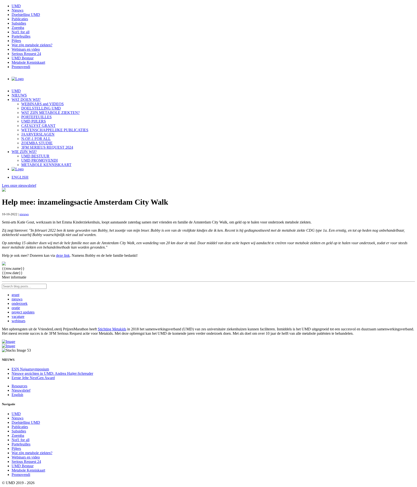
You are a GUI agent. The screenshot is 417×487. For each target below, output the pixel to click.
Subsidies (19, 23)
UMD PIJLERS (33, 121)
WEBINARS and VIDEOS (42, 104)
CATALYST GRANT (38, 126)
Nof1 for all (20, 32)
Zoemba (18, 28)
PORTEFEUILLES (36, 117)
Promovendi (21, 67)
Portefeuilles (21, 36)
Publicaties (20, 19)
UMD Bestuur (23, 58)
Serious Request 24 (26, 54)
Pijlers (16, 41)
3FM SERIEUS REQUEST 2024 (47, 147)
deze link (63, 255)
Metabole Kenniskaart (28, 62)
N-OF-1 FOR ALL (36, 139)
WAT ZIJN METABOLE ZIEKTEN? (50, 113)
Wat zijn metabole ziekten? (32, 45)
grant (15, 295)
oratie (16, 308)
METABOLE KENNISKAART (46, 165)
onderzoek (20, 303)
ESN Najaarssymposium (30, 369)
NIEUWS (19, 95)
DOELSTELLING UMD (41, 108)
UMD (16, 6)
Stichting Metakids (112, 329)
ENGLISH (20, 177)
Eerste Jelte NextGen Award (33, 378)
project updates (23, 312)
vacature (18, 316)
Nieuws (17, 10)
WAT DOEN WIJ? (26, 99)
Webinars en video (26, 49)
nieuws (24, 214)
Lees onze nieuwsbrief (19, 185)
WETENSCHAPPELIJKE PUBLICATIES (54, 130)
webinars (18, 321)
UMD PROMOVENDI (39, 160)
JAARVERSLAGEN (38, 134)
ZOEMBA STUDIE (37, 143)
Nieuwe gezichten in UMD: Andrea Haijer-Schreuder (52, 373)
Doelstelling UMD (26, 15)
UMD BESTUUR (35, 156)
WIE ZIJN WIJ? (24, 152)
